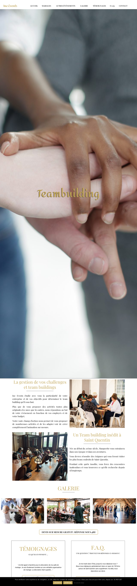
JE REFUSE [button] (67, 582)
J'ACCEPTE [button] (57, 582)
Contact (123, 6)
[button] (13, 566)
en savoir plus (79, 583)
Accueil (34, 6)
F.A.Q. (112, 6)
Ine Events (10, 6)
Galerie (84, 6)
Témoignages (99, 6)
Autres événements (65, 6)
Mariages (46, 6)
